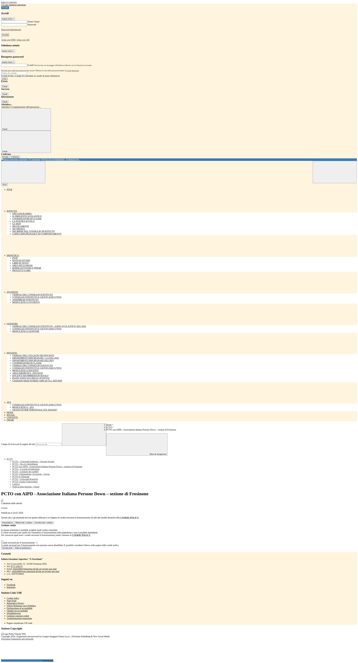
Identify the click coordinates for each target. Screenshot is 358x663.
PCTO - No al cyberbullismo (25, 464)
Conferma (15, 157)
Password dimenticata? (11, 29)
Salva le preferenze (23, 548)
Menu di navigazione (157, 454)
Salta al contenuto (9, 2)
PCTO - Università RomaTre (25, 479)
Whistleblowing (14, 613)
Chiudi (4, 86)
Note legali (11, 601)
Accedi (5, 8)
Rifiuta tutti (24, 523)
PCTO (109, 427)
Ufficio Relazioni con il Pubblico (21, 606)
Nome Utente (33, 21)
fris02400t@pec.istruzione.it (35, 571)
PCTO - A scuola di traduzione (26, 469)
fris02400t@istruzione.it (34, 569)
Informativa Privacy (15, 603)
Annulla (5, 157)
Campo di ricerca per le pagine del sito (18, 444)
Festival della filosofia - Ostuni (25, 487)
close (4, 185)
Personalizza (7, 523)
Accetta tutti (44, 523)
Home (109, 425)
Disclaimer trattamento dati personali (17, 639)
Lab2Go (16, 484)
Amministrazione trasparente (19, 618)
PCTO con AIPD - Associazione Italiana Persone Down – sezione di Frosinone (47, 466)
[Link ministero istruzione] (13, 5)
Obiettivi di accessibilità (17, 611)
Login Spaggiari (73, 71)
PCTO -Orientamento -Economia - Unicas (31, 474)
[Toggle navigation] (23, 172)
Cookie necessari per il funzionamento (18, 542)
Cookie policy (13, 598)
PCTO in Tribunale (20, 476)
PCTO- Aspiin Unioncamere (25, 482)
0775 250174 (16, 566)
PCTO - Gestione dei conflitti (25, 471)
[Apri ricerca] (335, 172)
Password (32, 24)
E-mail (30, 65)
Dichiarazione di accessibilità (19, 608)
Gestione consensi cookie (18, 616)
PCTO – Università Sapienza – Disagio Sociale (33, 461)
